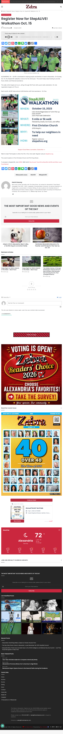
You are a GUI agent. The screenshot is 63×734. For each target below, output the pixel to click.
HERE (20, 162)
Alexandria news (22, 175)
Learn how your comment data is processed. (33, 310)
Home (4, 11)
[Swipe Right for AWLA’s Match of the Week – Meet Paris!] (10, 261)
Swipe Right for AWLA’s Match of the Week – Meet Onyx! (31, 269)
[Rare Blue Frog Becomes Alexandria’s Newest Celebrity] (11, 628)
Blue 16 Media (43, 727)
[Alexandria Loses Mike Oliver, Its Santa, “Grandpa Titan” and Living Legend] (52, 605)
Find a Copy (31, 335)
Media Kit (3, 694)
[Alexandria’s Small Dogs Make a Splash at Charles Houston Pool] (11, 605)
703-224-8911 (25, 715)
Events (3, 682)
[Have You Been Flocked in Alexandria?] (31, 616)
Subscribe (3, 692)
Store (2, 687)
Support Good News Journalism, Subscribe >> (31, 149)
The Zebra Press (28, 727)
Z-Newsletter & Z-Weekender (8, 699)
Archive (3, 679)
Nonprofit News (10, 11)
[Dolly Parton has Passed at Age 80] (31, 628)
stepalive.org (49, 154)
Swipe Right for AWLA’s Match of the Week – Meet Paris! (10, 269)
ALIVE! (33, 175)
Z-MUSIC (3, 697)
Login (60, 297)
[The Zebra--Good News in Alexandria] (31, 7)
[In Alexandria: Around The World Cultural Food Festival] (52, 616)
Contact (3, 689)
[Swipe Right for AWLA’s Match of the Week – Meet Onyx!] (31, 261)
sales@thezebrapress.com (37, 715)
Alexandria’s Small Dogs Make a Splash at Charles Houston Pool (19, 642)
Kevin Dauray (7, 28)
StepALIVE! (43, 175)
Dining (3, 684)
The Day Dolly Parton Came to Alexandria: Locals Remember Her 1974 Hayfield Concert (25, 645)
